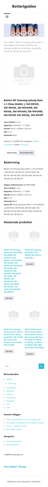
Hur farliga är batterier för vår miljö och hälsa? (25, 422)
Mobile (11, 42)
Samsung (24, 144)
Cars (8, 407)
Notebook (10, 390)
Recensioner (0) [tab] (26, 152)
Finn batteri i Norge (15, 467)
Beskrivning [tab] (12, 152)
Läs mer (9, 298)
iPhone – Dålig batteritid (16, 426)
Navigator (10, 400)
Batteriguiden (24, 6)
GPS (8, 404)
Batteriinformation (14, 441)
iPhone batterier (13, 444)
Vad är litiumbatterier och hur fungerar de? (23, 419)
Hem (5, 42)
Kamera (9, 394)
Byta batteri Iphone (14, 429)
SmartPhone (9, 144)
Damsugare (11, 397)
